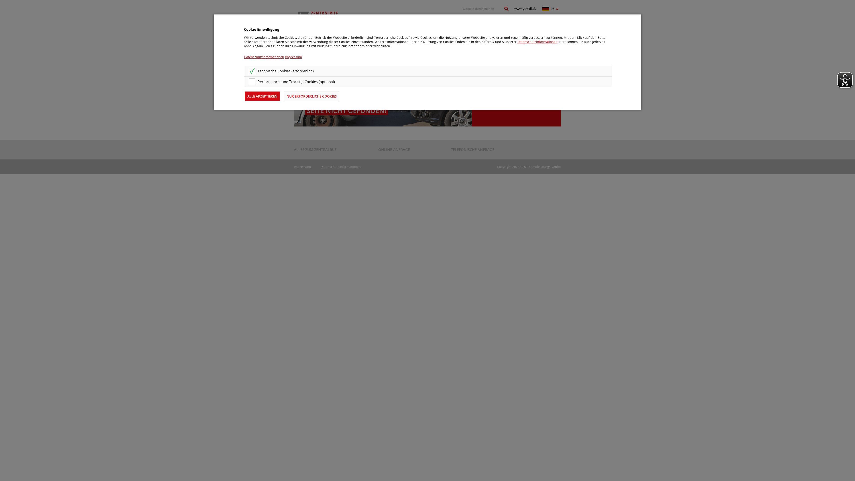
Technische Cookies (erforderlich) (286, 71)
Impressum (293, 57)
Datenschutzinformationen (537, 42)
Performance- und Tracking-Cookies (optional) (296, 81)
